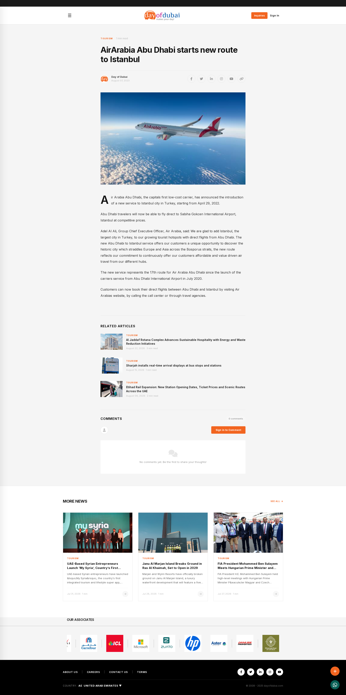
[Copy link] (241, 79)
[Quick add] (335, 671)
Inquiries (259, 15)
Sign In (274, 15)
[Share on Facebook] (191, 79)
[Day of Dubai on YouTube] (231, 79)
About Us (70, 672)
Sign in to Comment (228, 429)
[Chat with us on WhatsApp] (335, 684)
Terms (142, 672)
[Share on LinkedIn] (211, 79)
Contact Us (118, 672)
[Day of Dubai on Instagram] (221, 79)
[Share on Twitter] (201, 79)
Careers (93, 672)
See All (275, 501)
